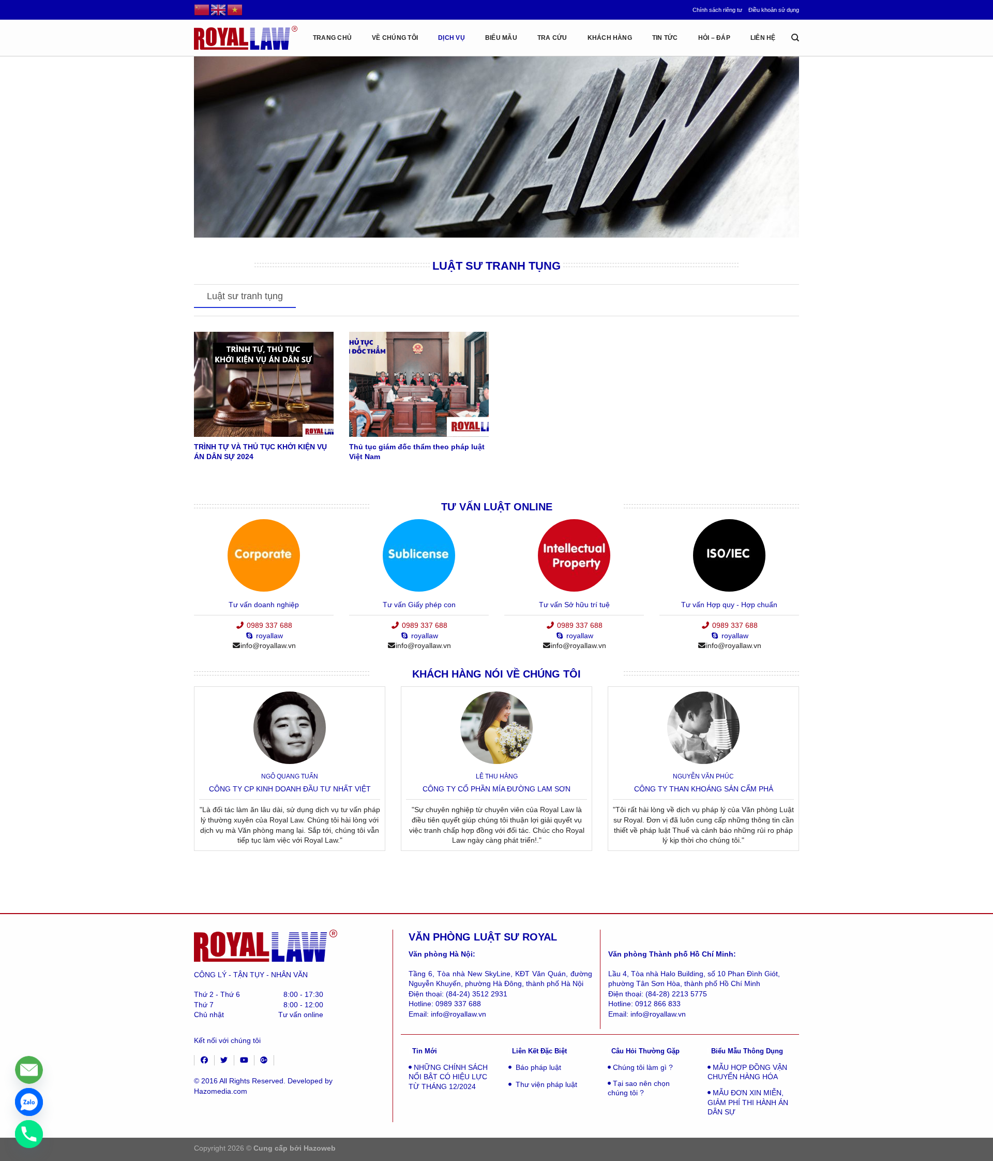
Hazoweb (320, 1148)
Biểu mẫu (501, 37)
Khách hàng (610, 37)
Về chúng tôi (395, 37)
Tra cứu (552, 37)
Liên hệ (763, 37)
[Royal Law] (245, 37)
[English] (218, 9)
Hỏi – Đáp (714, 37)
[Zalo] (29, 1102)
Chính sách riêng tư (717, 10)
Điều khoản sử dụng (773, 10)
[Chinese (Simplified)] (202, 9)
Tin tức (665, 37)
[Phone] (29, 1134)
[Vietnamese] (235, 9)
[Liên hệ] (29, 1070)
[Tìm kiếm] (795, 38)
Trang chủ (332, 37)
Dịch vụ (451, 37)
